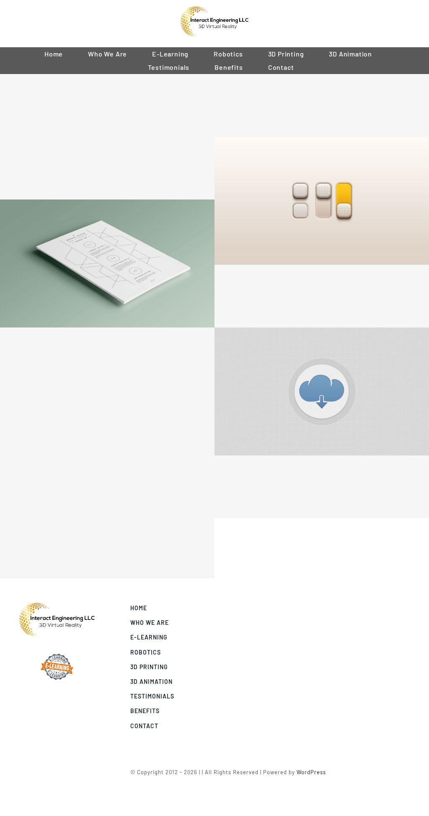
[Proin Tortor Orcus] (321, 142)
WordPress (311, 772)
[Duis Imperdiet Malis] (107, 484)
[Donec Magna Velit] (321, 333)
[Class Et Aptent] (321, 296)
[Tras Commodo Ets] (107, 205)
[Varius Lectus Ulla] (107, 421)
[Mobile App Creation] (321, 105)
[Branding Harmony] (107, 105)
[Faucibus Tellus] (107, 547)
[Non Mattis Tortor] (321, 486)
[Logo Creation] (107, 168)
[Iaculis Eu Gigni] (107, 358)
